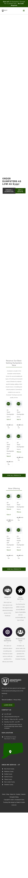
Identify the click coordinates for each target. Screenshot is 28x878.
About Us (12, 794)
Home (3, 794)
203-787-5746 (7, 714)
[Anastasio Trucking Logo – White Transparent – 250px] (11, 678)
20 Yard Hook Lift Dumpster (20, 540)
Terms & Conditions (7, 699)
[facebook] (2, 696)
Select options (8, 521)
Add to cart (8, 426)
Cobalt (18, 802)
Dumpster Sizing (14, 797)
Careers (23, 794)
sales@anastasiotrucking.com (11, 716)
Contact (18, 794)
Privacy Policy (17, 699)
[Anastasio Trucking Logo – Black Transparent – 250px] (4, 10)
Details (10, 425)
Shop (7, 794)
